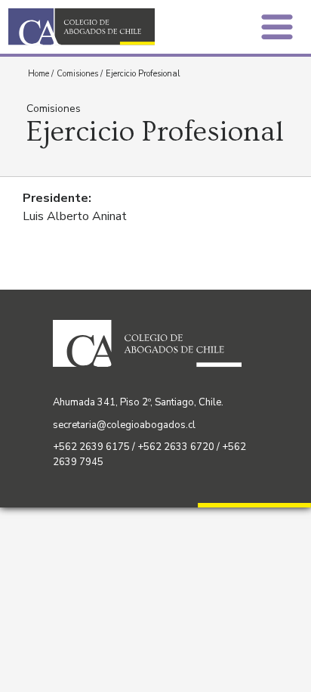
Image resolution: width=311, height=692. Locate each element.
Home (38, 73)
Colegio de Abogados (86, 26)
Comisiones (77, 73)
